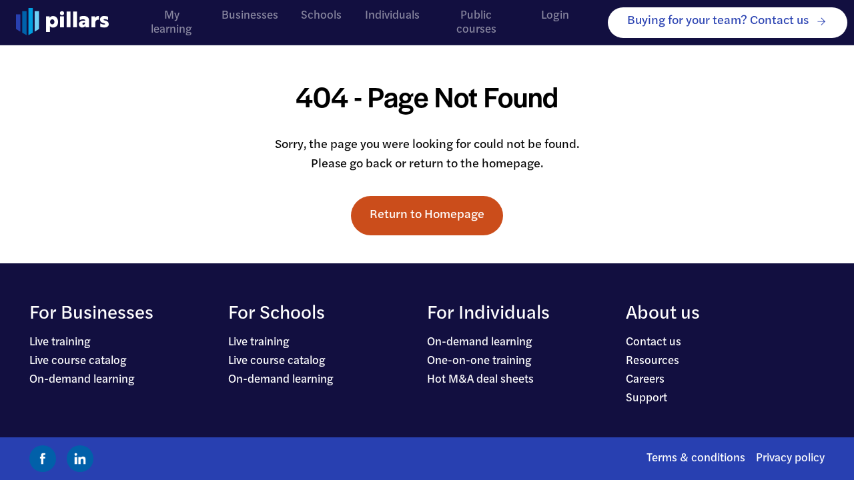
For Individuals (488, 314)
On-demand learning (82, 379)
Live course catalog (78, 361)
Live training (60, 342)
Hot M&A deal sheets (480, 379)
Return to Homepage (427, 215)
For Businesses (91, 314)
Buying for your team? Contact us (718, 21)
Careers (645, 379)
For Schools (276, 314)
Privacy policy (790, 458)
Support (646, 398)
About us (663, 314)
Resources (652, 361)
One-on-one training (479, 361)
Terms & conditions (696, 458)
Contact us (653, 342)
